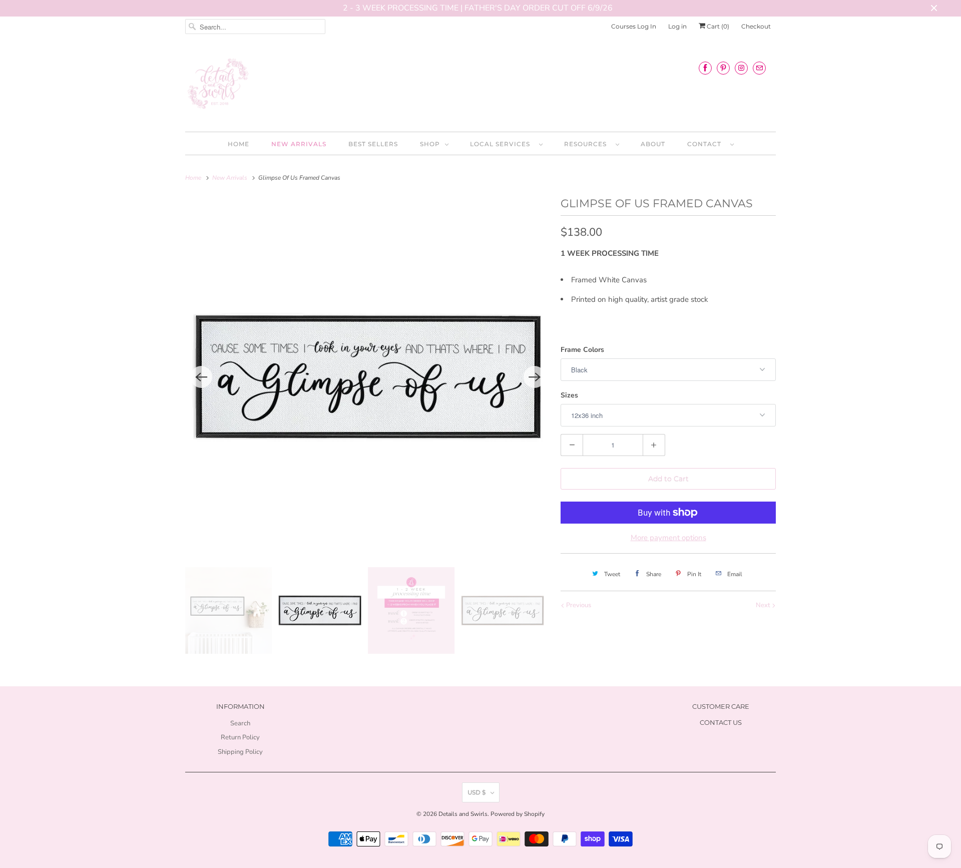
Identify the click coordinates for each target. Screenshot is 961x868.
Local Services (502, 144)
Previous (578, 605)
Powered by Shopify (518, 814)
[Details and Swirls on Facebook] (705, 68)
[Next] (535, 377)
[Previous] (201, 377)
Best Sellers (373, 144)
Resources (587, 144)
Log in (677, 26)
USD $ (476, 792)
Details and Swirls (463, 814)
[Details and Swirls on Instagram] (741, 68)
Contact (706, 144)
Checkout (756, 26)
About (653, 144)
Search (240, 723)
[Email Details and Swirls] (759, 68)
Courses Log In (633, 26)
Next (764, 605)
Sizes (569, 395)
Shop (430, 144)
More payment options (668, 538)
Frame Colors (582, 349)
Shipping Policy (240, 751)
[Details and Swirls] (480, 87)
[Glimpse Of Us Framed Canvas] (368, 377)
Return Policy (240, 737)
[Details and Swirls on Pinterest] (723, 68)
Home (238, 144)
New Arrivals (298, 144)
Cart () (717, 26)
